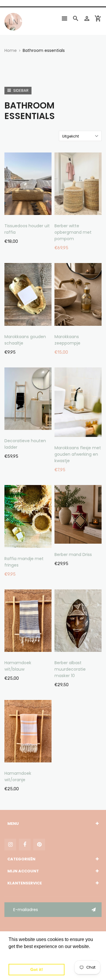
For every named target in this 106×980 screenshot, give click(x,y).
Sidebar (20, 90)
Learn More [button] (21, 954)
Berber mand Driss (73, 554)
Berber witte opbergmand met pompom (73, 232)
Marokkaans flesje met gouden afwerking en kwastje (77, 454)
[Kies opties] (87, 202)
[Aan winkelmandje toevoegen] (36, 202)
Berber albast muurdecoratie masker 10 (70, 669)
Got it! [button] (36, 969)
